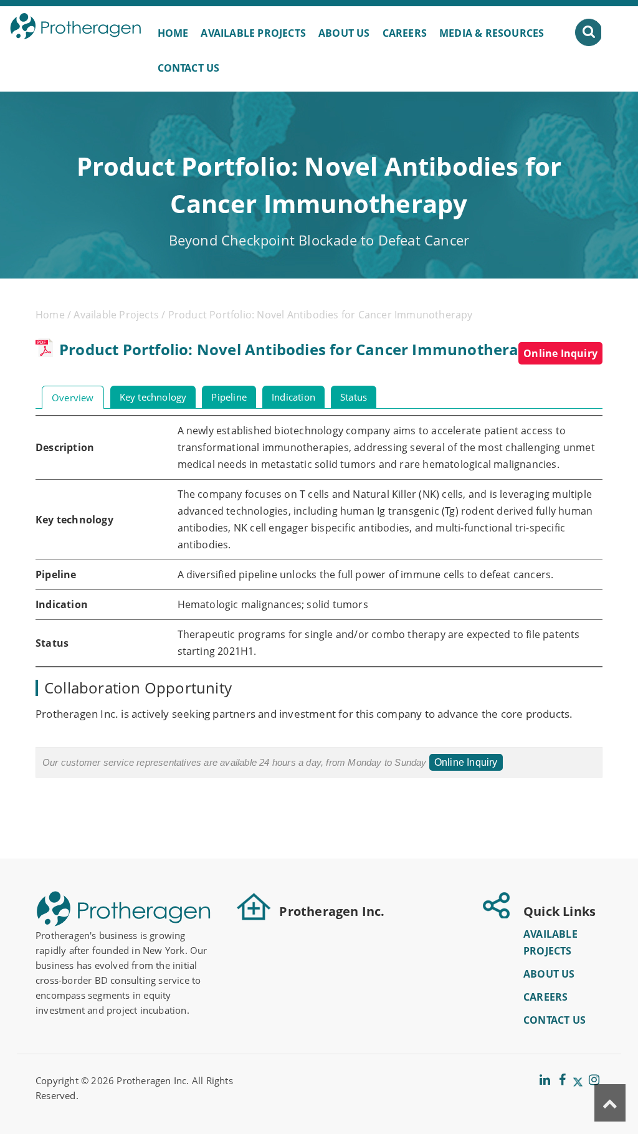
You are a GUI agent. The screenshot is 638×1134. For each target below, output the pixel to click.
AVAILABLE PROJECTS (253, 33)
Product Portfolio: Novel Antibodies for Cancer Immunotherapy (298, 349)
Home (50, 315)
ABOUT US (344, 33)
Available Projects (116, 315)
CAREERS (405, 33)
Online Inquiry (560, 353)
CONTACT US (189, 68)
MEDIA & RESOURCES (491, 33)
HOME (173, 33)
